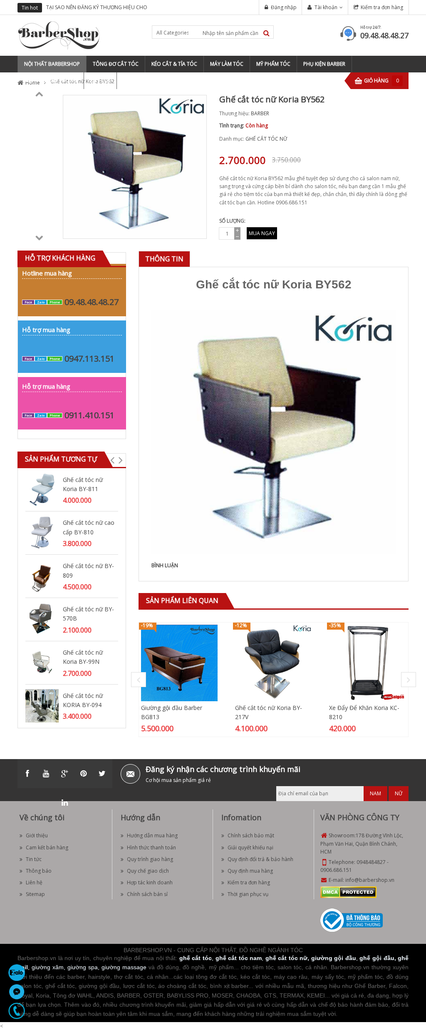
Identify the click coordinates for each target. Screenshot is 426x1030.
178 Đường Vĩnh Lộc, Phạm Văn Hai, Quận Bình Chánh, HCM (361, 843)
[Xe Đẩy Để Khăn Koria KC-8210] (367, 662)
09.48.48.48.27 (384, 35)
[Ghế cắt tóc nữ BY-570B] (42, 618)
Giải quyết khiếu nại (250, 847)
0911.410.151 (89, 415)
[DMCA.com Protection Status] (348, 891)
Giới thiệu (37, 835)
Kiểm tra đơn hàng (382, 7)
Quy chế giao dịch (148, 870)
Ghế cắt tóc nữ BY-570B (88, 613)
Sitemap (35, 894)
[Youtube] (46, 773)
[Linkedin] (65, 802)
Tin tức (34, 859)
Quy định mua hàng (250, 870)
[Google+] (65, 773)
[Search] (266, 33)
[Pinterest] (83, 773)
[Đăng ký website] (351, 919)
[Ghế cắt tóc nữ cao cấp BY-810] (42, 532)
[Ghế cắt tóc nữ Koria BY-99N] (42, 661)
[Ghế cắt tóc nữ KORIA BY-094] (42, 705)
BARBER (260, 113)
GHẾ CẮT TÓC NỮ (266, 138)
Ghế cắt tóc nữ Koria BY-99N (83, 656)
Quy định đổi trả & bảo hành (260, 859)
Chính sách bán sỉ (147, 894)
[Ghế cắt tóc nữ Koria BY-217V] (273, 662)
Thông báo (39, 870)
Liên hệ (34, 882)
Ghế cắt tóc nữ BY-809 (88, 570)
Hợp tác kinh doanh (150, 882)
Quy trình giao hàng (150, 859)
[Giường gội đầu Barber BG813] (179, 662)
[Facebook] (27, 773)
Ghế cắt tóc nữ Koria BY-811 (83, 484)
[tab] (164, 259)
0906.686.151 (336, 870)
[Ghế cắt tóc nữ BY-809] (42, 575)
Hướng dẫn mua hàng (152, 835)
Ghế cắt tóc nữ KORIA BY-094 (83, 700)
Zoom (197, 229)
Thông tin (164, 258)
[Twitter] (102, 773)
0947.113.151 (89, 358)
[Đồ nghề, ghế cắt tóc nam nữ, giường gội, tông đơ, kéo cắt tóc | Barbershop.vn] (59, 34)
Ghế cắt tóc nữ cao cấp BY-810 (88, 527)
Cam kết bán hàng (47, 847)
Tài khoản (326, 7)
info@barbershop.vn (369, 880)
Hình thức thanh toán (151, 847)
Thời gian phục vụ (248, 894)
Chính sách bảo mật (251, 835)
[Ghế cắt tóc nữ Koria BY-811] (42, 489)
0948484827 (371, 862)
